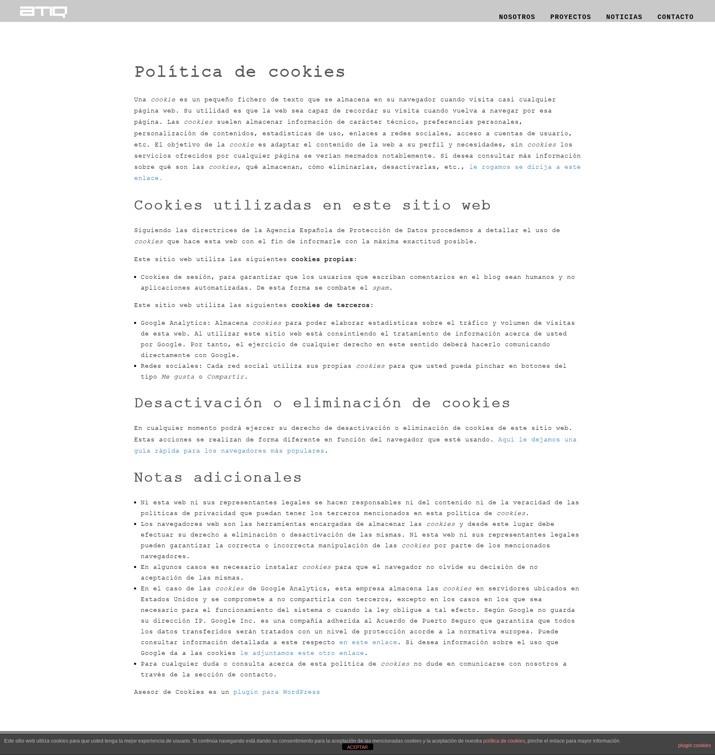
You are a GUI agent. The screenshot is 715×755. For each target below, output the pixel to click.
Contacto (675, 16)
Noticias (624, 16)
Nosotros (517, 16)
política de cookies (504, 741)
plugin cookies (694, 745)
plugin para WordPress (276, 691)
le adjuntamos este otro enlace (302, 653)
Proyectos (570, 16)
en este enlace (368, 642)
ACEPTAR (357, 747)
